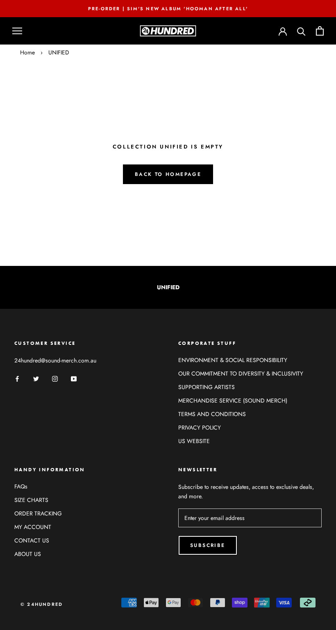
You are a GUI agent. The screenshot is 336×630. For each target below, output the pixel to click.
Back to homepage (168, 174)
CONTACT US (31, 540)
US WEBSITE (194, 441)
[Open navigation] (17, 30)
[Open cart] (320, 31)
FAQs (20, 486)
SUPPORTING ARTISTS (206, 387)
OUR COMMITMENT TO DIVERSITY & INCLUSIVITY (240, 373)
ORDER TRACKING (38, 513)
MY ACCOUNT (32, 527)
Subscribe (207, 545)
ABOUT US (27, 554)
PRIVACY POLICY (199, 427)
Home (27, 52)
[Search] (301, 31)
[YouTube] (74, 378)
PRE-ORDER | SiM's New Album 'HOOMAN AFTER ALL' (168, 8)
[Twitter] (36, 378)
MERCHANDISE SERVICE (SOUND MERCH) (232, 400)
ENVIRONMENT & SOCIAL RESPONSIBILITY (232, 360)
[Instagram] (55, 378)
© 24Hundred (41, 604)
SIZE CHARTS (31, 500)
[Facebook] (17, 378)
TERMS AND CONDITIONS (212, 414)
